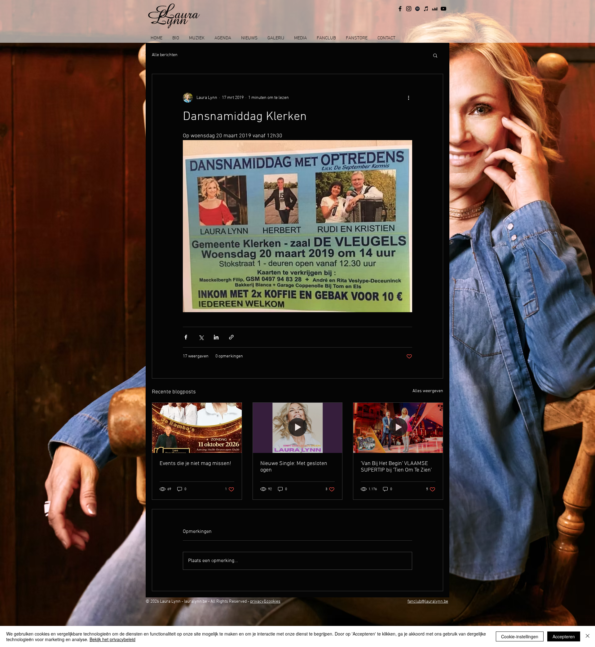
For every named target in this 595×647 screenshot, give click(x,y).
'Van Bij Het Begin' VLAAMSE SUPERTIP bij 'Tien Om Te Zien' (396, 466)
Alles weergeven (427, 391)
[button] (435, 55)
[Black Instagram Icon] (408, 8)
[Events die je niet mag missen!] (197, 428)
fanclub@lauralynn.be (428, 601)
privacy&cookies (265, 601)
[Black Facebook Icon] (400, 8)
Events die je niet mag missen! (195, 463)
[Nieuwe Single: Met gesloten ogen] (297, 428)
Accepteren (564, 636)
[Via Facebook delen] (186, 337)
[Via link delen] (231, 337)
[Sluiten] (587, 636)
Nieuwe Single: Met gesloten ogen (293, 466)
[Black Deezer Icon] (434, 8)
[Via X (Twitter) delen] (201, 337)
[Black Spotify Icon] (417, 8)
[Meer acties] (408, 97)
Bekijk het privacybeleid (112, 639)
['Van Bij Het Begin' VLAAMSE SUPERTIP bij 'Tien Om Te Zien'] (398, 428)
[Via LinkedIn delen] (216, 337)
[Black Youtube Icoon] (443, 8)
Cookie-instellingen (519, 636)
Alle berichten (165, 55)
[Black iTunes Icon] (426, 8)
